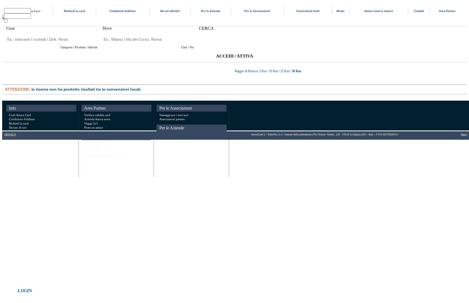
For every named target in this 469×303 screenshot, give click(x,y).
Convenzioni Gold (307, 10)
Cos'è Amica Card (20, 115)
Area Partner (447, 10)
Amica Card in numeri (378, 10)
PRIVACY (10, 134)
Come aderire (92, 147)
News (464, 134)
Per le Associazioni (257, 10)
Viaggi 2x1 (91, 123)
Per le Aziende (210, 10)
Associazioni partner (172, 119)
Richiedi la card (74, 10)
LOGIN (25, 290)
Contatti (419, 10)
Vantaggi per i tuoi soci (173, 115)
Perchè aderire (93, 143)
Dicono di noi (17, 127)
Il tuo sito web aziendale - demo (104, 155)
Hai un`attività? (170, 10)
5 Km (263, 71)
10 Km (273, 71)
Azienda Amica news (97, 119)
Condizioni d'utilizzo (123, 10)
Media (340, 10)
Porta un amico (93, 127)
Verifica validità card (97, 115)
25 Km (284, 71)
